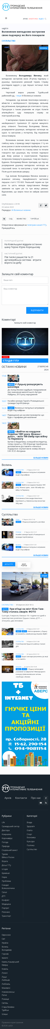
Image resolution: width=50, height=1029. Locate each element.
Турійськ (5, 1010)
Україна (5, 943)
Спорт (29, 834)
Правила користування (12, 1022)
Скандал (5, 885)
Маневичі (6, 988)
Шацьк (5, 1014)
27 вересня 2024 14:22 (33, 482)
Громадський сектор (10, 826)
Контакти (21, 798)
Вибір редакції (24, 565)
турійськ (34, 218)
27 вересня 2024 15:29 (33, 469)
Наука (4, 877)
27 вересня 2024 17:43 (28, 519)
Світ (3, 939)
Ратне (4, 995)
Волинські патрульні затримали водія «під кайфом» (26, 409)
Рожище (18, 532)
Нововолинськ (8, 992)
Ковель (5, 969)
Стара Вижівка (8, 1007)
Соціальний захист (10, 850)
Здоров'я (31, 826)
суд (10, 218)
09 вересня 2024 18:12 (24, 605)
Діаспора (6, 830)
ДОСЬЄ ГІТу (9, 564)
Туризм (5, 854)
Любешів (6, 980)
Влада (29, 822)
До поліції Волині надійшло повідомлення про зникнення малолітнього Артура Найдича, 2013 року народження (27, 392)
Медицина (6, 904)
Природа (5, 846)
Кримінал (6, 873)
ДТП (3, 896)
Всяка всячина (8, 888)
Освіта (29, 830)
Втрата (5, 861)
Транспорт (6, 916)
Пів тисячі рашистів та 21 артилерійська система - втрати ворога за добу (22, 260)
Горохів (5, 954)
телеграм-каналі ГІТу (37, 225)
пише (19, 95)
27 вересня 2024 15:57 (30, 532)
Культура (18, 666)
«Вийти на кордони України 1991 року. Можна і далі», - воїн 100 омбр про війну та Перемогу (27, 435)
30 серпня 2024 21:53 (33, 654)
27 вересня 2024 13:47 (33, 495)
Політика (30, 845)
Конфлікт (5, 900)
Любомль (6, 984)
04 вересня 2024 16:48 (33, 641)
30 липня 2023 (8, 207)
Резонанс (6, 912)
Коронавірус (7, 838)
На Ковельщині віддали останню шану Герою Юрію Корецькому (23, 245)
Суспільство (20, 469)
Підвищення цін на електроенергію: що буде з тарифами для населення (26, 416)
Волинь (18, 544)
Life (3, 822)
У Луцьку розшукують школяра (25, 385)
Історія (5, 869)
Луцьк (17, 519)
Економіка (31, 837)
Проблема (6, 881)
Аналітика (33, 19)
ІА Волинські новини (21, 210)
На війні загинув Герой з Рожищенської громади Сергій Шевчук (26, 402)
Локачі (4, 973)
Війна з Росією (8, 857)
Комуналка (6, 834)
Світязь (5, 1003)
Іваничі (5, 958)
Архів (25, 19)
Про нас (36, 798)
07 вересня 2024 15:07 (33, 628)
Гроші (4, 892)
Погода (5, 842)
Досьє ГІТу (6, 865)
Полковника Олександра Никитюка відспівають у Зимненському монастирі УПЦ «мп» (30, 500)
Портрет (5, 908)
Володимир (7, 950)
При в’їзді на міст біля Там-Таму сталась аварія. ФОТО (23, 610)
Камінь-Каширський (10, 962)
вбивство (21, 218)
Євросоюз (6, 935)
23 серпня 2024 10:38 (30, 666)
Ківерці (5, 965)
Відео (41, 19)
